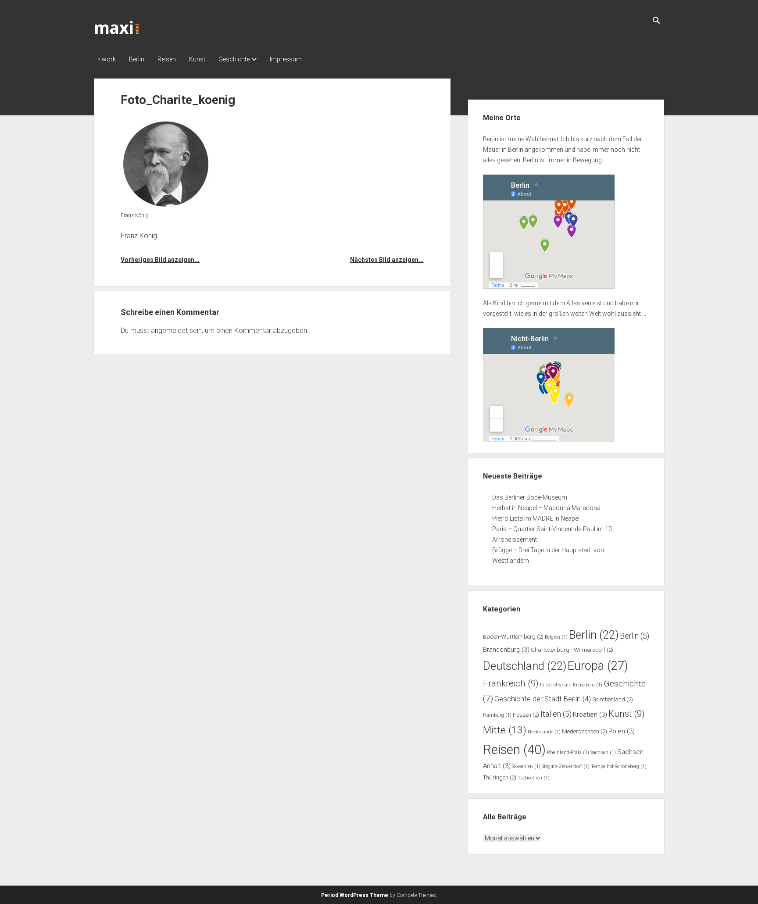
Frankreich (511, 683)
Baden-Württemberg (513, 636)
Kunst (197, 59)
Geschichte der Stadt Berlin (542, 699)
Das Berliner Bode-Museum (529, 497)
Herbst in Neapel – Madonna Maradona (546, 507)
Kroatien (590, 714)
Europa (598, 666)
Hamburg (497, 715)
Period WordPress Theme (354, 895)
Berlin (136, 59)
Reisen (166, 59)
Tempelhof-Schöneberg (619, 766)
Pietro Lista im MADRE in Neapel (535, 518)
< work (106, 59)
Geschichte (234, 59)
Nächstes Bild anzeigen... (386, 259)
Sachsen (603, 752)
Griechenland (612, 699)
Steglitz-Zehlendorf (566, 766)
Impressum (286, 59)
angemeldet (169, 330)
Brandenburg (506, 650)
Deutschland (524, 665)
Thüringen (499, 777)
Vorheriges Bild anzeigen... (160, 259)
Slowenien (526, 766)
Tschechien (534, 778)
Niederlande (544, 732)
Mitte (504, 730)
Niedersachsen (584, 731)
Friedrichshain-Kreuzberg (571, 685)
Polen (621, 731)
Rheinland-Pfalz (568, 752)
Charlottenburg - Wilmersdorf (572, 650)
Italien (556, 714)
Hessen (526, 714)
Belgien (556, 637)
